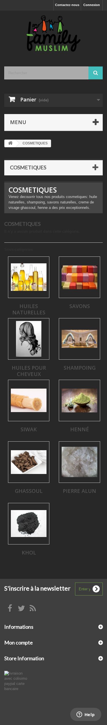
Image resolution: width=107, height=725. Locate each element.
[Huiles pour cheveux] (28, 339)
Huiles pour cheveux (29, 370)
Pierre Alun (79, 490)
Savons (79, 306)
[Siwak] (28, 400)
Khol (29, 552)
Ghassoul (29, 490)
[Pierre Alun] (79, 462)
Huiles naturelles (28, 309)
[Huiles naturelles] (28, 277)
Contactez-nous (67, 5)
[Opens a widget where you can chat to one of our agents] (85, 715)
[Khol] (28, 523)
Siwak (29, 429)
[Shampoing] (79, 339)
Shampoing (80, 367)
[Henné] (79, 400)
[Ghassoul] (28, 462)
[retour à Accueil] (10, 143)
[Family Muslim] (53, 33)
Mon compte (18, 642)
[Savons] (79, 277)
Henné (79, 429)
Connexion (91, 5)
